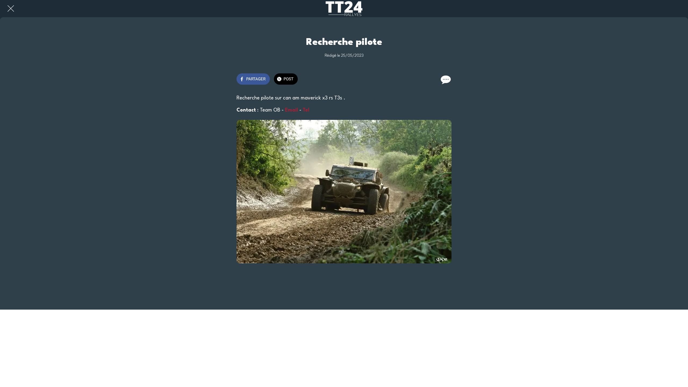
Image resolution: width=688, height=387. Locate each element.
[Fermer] (11, 8)
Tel (307, 110)
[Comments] (445, 79)
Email (291, 110)
